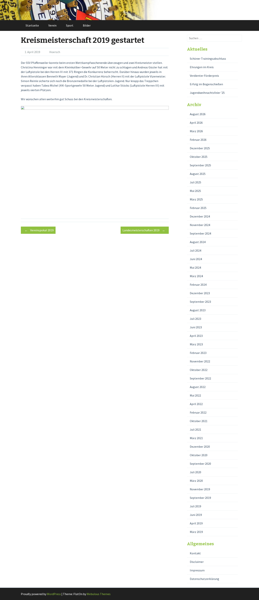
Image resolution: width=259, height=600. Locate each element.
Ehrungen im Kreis (202, 67)
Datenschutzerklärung (204, 579)
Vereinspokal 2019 (39, 230)
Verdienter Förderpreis (204, 75)
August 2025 (198, 174)
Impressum (197, 570)
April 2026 (196, 122)
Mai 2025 (195, 191)
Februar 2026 (198, 140)
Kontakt (195, 553)
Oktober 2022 (198, 370)
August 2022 (198, 387)
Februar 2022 (198, 412)
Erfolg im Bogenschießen (206, 84)
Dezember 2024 (200, 216)
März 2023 (196, 344)
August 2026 (198, 114)
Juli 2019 (195, 506)
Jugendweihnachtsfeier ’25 (207, 93)
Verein (52, 25)
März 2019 (196, 532)
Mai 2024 (195, 267)
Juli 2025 (195, 182)
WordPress (54, 594)
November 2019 (200, 489)
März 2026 (196, 131)
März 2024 (196, 276)
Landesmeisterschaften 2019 (143, 230)
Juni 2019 (196, 515)
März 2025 (196, 199)
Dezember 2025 (200, 148)
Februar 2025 (198, 208)
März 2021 (196, 438)
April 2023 (196, 336)
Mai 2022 (195, 395)
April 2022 (196, 404)
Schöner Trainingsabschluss (208, 58)
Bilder (87, 25)
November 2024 (200, 225)
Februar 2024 (198, 284)
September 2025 (200, 165)
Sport (69, 25)
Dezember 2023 (200, 293)
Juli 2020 (195, 472)
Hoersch (54, 52)
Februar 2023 (198, 353)
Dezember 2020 (200, 446)
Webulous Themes (99, 594)
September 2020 (200, 463)
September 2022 (200, 378)
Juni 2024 (196, 259)
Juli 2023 (195, 319)
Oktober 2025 (198, 157)
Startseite (32, 25)
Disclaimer (197, 562)
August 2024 (198, 242)
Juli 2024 (195, 250)
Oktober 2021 (198, 421)
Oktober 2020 (198, 455)
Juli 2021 (195, 429)
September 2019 (200, 498)
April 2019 (196, 523)
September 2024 (200, 233)
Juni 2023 (196, 327)
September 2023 (200, 302)
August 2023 (198, 310)
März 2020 (196, 481)
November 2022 (200, 361)
